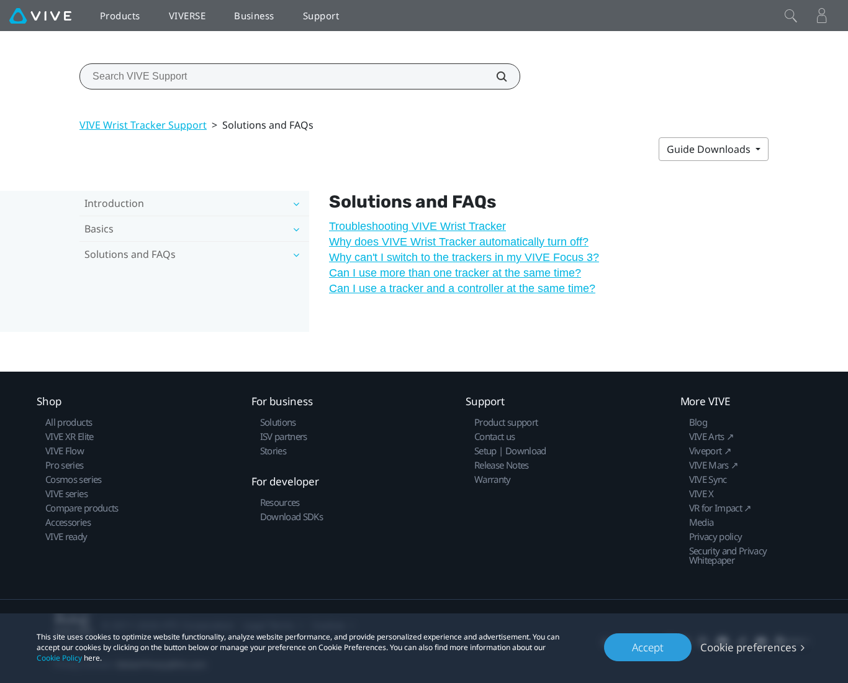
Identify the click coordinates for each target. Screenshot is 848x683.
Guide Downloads (710, 149)
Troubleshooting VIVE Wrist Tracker (417, 226)
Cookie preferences (748, 647)
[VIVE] (40, 15)
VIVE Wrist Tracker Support (143, 125)
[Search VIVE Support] (494, 76)
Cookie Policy (59, 658)
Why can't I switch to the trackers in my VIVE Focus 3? (464, 257)
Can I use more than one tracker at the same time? (455, 273)
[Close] (790, 15)
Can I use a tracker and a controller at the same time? (462, 288)
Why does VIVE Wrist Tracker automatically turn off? (459, 242)
